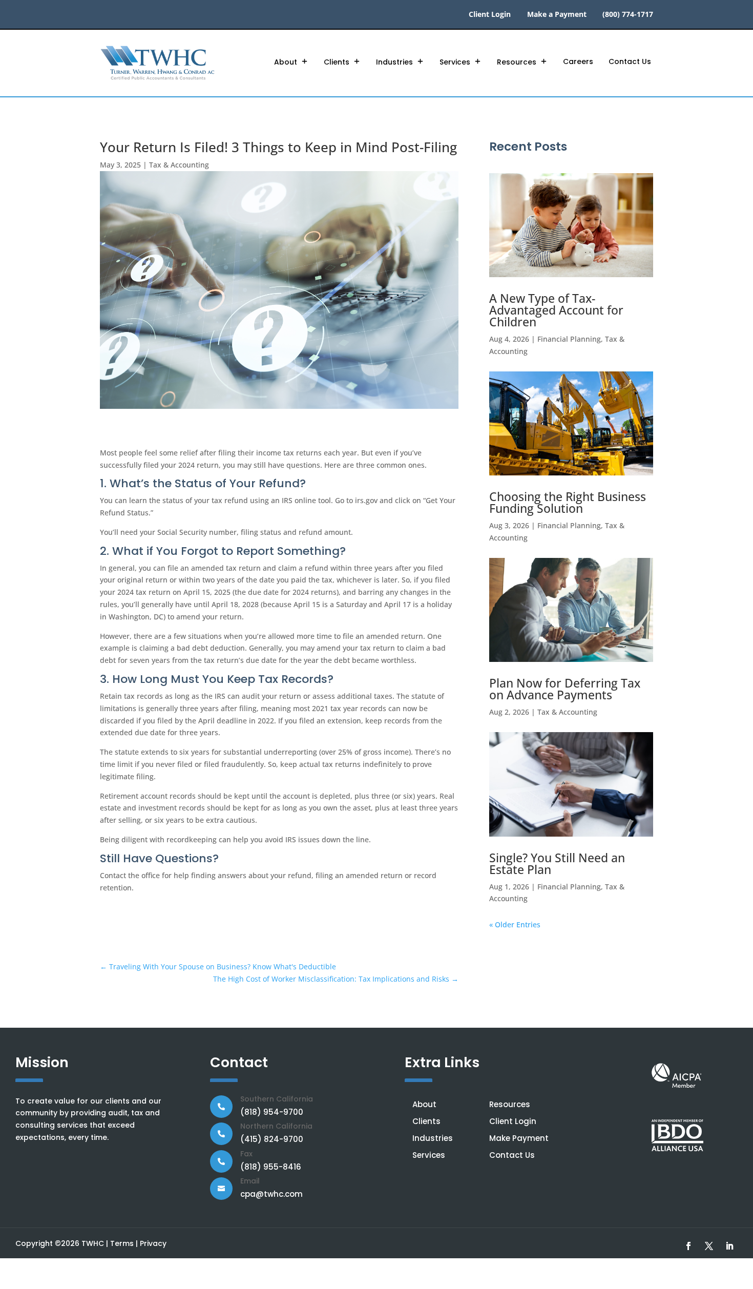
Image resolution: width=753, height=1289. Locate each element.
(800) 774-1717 (627, 15)
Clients (336, 62)
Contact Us (630, 61)
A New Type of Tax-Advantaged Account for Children (556, 310)
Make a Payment (557, 15)
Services (455, 62)
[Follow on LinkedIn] (729, 1246)
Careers (578, 61)
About (285, 62)
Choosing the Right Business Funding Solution (567, 502)
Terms (122, 1243)
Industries (394, 62)
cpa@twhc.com (271, 1194)
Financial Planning (569, 339)
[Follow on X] (709, 1246)
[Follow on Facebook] (688, 1246)
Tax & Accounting (179, 165)
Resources (516, 62)
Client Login (490, 15)
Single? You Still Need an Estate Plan (557, 863)
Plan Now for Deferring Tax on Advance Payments (564, 689)
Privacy (153, 1243)
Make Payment (519, 1138)
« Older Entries (514, 924)
